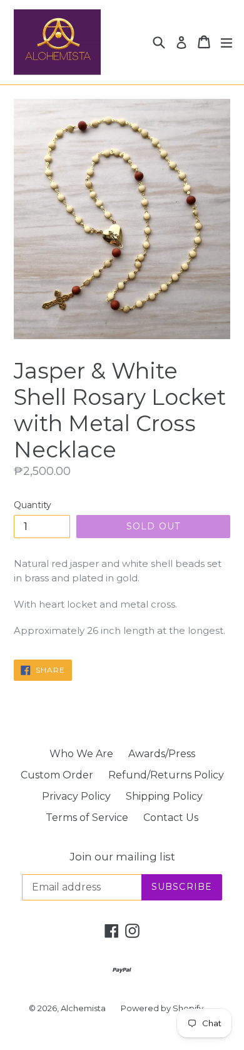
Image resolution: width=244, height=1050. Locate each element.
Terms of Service (87, 817)
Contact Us (170, 817)
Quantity (32, 505)
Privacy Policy (76, 796)
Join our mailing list (122, 856)
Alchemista (83, 1008)
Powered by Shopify (162, 1008)
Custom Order (57, 775)
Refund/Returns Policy (166, 775)
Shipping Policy (164, 796)
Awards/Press (161, 754)
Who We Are (81, 754)
